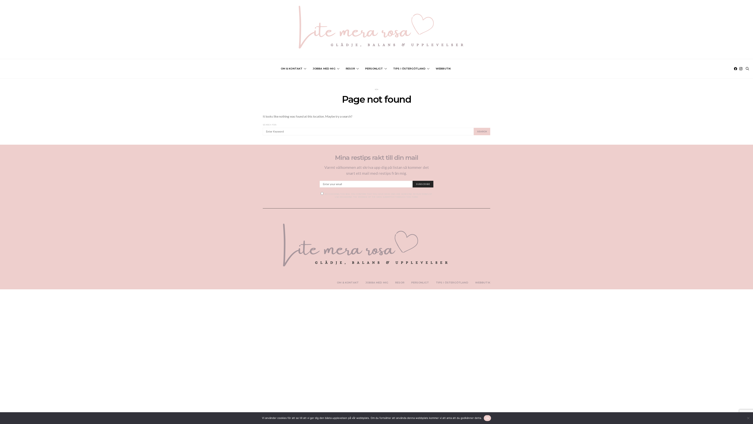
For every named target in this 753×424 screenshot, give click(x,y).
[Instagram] (740, 68)
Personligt (374, 68)
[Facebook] (735, 68)
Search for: (270, 124)
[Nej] (748, 418)
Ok (487, 418)
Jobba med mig (324, 68)
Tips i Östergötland (409, 68)
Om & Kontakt (292, 68)
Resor (350, 68)
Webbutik (443, 68)
